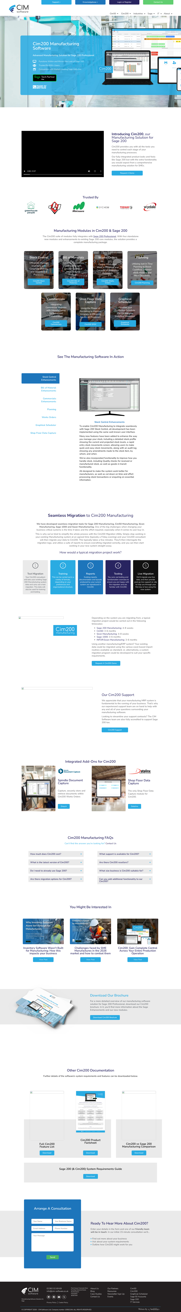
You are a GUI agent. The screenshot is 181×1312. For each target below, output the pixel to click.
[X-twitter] (64, 1297)
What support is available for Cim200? (119, 854)
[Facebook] (54, 1297)
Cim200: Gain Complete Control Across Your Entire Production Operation (137, 950)
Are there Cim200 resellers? (113, 862)
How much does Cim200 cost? (45, 854)
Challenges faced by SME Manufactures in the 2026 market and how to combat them (90, 950)
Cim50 (100, 630)
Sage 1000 (102, 636)
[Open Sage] (154, 13)
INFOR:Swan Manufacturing (110, 639)
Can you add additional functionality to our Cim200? (120, 880)
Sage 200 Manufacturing (109, 628)
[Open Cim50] (118, 13)
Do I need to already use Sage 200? (48, 870)
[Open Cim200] (130, 13)
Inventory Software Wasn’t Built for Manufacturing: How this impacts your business (43, 950)
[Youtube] (59, 1297)
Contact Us (111, 843)
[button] (56, 854)
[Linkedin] (49, 1297)
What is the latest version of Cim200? (49, 862)
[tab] (40, 378)
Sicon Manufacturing (107, 633)
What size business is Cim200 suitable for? (121, 870)
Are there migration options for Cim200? (51, 879)
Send (52, 1257)
